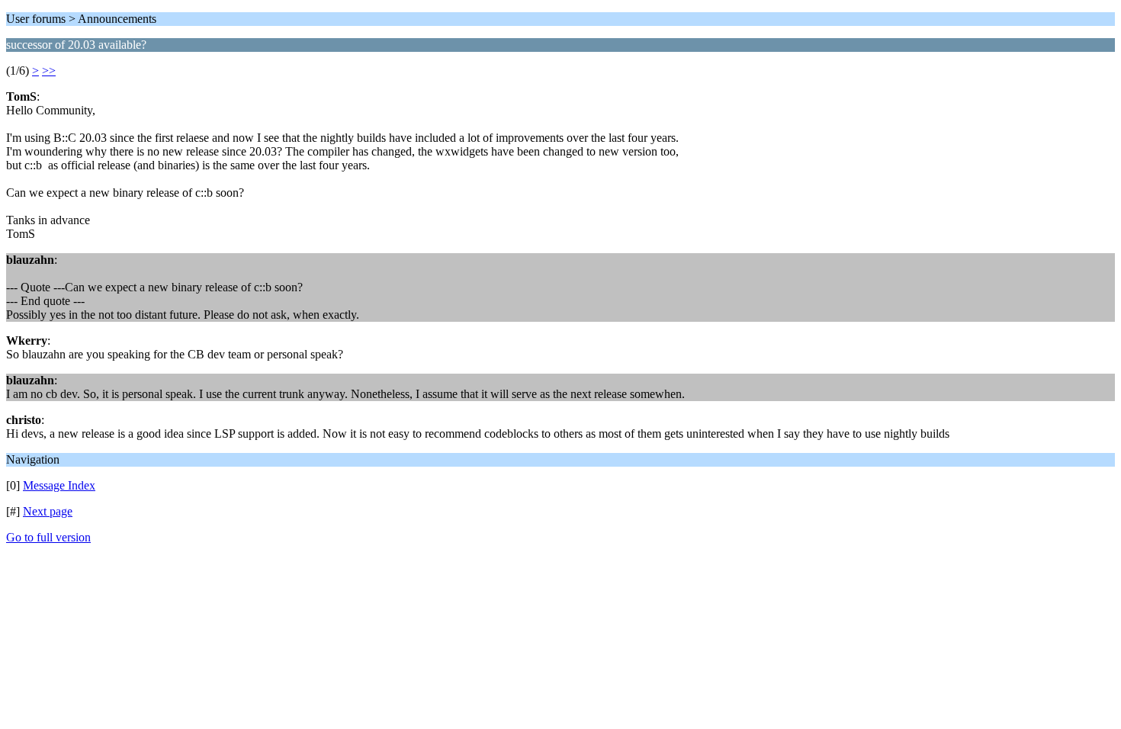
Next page (47, 511)
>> (49, 70)
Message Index (59, 485)
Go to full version (48, 537)
